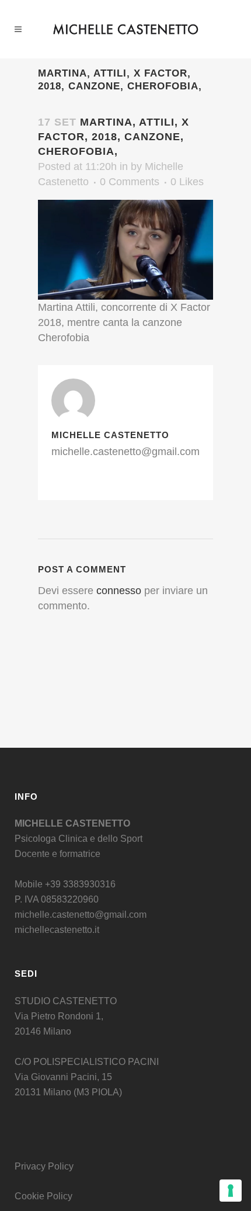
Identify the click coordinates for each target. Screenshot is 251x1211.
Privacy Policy (44, 1166)
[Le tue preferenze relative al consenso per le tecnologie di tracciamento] (230, 1190)
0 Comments (129, 182)
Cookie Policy (43, 1196)
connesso (118, 590)
